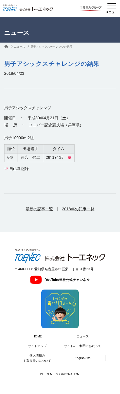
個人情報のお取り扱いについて (37, 358)
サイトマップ (37, 346)
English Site (82, 358)
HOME (37, 336)
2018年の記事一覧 (78, 209)
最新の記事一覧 (39, 209)
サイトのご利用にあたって (82, 346)
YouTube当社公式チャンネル (67, 280)
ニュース (19, 46)
